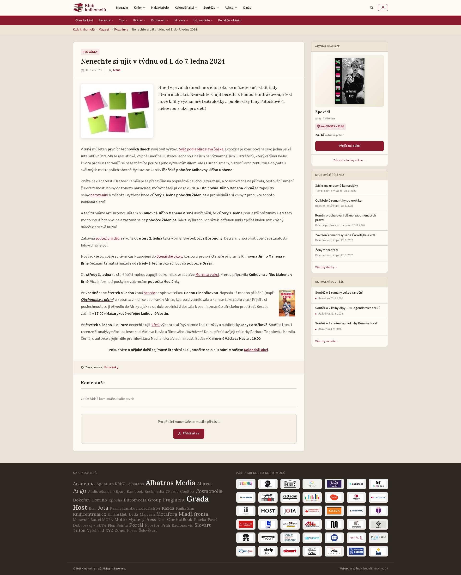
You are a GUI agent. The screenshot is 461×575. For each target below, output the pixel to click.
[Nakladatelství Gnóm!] (378, 524)
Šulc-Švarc (148, 530)
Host (80, 507)
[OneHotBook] (290, 537)
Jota (103, 507)
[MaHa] (312, 524)
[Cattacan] (290, 497)
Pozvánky (121, 29)
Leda (133, 514)
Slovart (202, 525)
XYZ (109, 530)
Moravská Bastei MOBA (93, 519)
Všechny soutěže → (327, 341)
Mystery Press (142, 519)
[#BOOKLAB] (245, 484)
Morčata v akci (207, 274)
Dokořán (81, 500)
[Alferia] (312, 484)
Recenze (104, 20)
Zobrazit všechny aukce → (349, 160)
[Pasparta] (312, 537)
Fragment (174, 500)
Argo (79, 491)
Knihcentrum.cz (89, 514)
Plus (111, 525)
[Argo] (334, 484)
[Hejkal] (245, 511)
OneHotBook (179, 519)
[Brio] (268, 497)
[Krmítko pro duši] (245, 524)
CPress (171, 491)
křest (156, 325)
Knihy (138, 7)
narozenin (98, 195)
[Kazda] (334, 511)
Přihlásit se (191, 433)
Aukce (229, 7)
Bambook (135, 491)
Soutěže (209, 7)
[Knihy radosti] (378, 511)
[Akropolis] (290, 484)
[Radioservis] (245, 551)
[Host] (268, 511)
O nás (247, 7)
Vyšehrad (95, 530)
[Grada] (378, 497)
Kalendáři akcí (256, 349)
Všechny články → (326, 267)
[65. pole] (268, 484)
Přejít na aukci (350, 145)
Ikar (92, 508)
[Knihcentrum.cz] (356, 511)
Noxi (161, 519)
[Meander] (334, 524)
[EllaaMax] (334, 497)
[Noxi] (268, 537)
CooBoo (187, 491)
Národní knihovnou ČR (374, 569)
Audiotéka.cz (100, 491)
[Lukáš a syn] (290, 524)
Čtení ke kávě (84, 20)
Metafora (167, 514)
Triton (79, 530)
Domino (99, 500)
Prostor (152, 525)
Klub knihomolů (84, 29)
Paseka (200, 519)
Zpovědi (322, 112)
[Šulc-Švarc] (312, 551)
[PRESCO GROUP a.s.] (378, 537)
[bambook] (378, 484)
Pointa (122, 525)
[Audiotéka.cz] (356, 484)
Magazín (122, 7)
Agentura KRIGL (112, 483)
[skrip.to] (268, 551)
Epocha (115, 500)
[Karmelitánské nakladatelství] (312, 511)
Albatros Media (170, 482)
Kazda (168, 508)
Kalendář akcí (184, 7)
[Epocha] (356, 497)
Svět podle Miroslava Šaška (201, 149)
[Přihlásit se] (383, 7)
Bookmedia (154, 491)
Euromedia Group (142, 500)
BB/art (119, 491)
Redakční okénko (229, 20)
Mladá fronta (193, 514)
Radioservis (182, 525)
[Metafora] (356, 524)
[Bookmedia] (245, 497)
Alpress (204, 483)
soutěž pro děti (108, 238)
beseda (149, 293)
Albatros (136, 483)
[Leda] (268, 524)
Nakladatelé (160, 7)
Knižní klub (117, 514)
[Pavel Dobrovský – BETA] (334, 537)
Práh (165, 525)
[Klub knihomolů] (90, 8)
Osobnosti (158, 20)
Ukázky (138, 20)
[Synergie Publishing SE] (334, 551)
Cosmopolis (208, 491)
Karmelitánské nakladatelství (135, 508)
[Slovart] (290, 551)
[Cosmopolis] (312, 497)
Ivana (117, 70)
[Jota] (290, 511)
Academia (84, 483)
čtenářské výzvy (169, 256)
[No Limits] (245, 537)
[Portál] (356, 537)
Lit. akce (179, 20)
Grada (198, 499)
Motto (121, 519)
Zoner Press (126, 530)
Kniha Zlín (185, 508)
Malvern (147, 514)
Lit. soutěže (202, 20)
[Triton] (356, 551)
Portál (136, 525)
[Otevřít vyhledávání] (372, 8)
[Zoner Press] (378, 551)
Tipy (122, 20)
